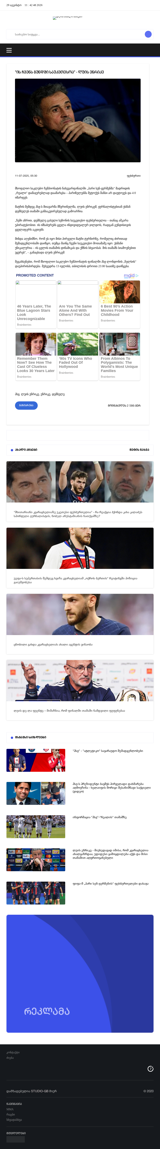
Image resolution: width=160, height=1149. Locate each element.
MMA (10, 1109)
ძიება (10, 1057)
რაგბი (10, 1114)
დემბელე (58, 394)
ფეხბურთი (134, 175)
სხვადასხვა (14, 1119)
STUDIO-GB (39, 1091)
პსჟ (17, 394)
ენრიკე (45, 394)
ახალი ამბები (26, 450)
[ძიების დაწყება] (148, 34)
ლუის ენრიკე (30, 394)
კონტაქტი (13, 1052)
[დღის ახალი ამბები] (80, 20)
